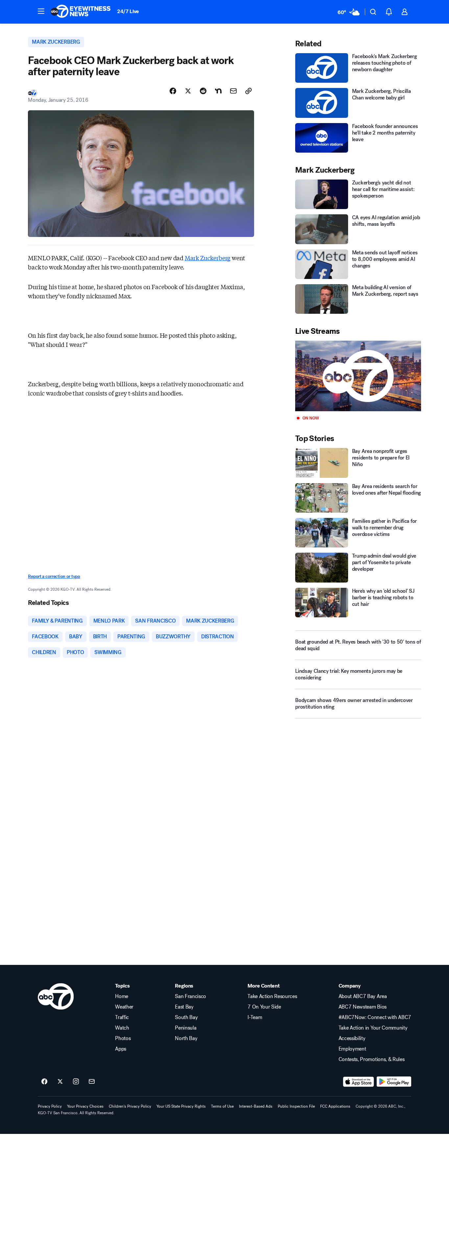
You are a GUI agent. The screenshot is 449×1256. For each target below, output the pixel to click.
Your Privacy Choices (85, 1106)
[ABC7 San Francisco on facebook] (44, 1081)
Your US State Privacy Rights (181, 1106)
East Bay (184, 1007)
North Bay (186, 1038)
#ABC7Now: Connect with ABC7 (375, 1017)
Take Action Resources (272, 996)
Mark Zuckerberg (207, 257)
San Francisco (190, 996)
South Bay (186, 1017)
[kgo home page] (56, 996)
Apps (120, 1049)
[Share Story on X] (188, 90)
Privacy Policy (50, 1106)
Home (121, 996)
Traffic (122, 1017)
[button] (41, 11)
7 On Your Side (264, 1007)
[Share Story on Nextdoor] (218, 90)
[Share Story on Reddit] (203, 90)
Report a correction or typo (54, 576)
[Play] (358, 376)
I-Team (255, 1017)
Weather (124, 1007)
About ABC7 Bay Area (363, 996)
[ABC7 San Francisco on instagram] (76, 1081)
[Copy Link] (248, 90)
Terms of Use (222, 1106)
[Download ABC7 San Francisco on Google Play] (394, 1081)
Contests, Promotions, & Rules (372, 1059)
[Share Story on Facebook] (172, 90)
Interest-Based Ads (255, 1106)
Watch (122, 1028)
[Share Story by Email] (233, 90)
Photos (122, 1038)
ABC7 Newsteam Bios (363, 1007)
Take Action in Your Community (373, 1028)
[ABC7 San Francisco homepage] (80, 12)
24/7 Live (128, 11)
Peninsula (185, 1028)
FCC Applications (335, 1106)
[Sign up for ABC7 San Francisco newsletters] (91, 1081)
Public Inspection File (296, 1106)
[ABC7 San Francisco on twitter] (60, 1081)
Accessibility (352, 1038)
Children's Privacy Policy (130, 1106)
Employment (352, 1049)
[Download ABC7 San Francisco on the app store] (358, 1081)
